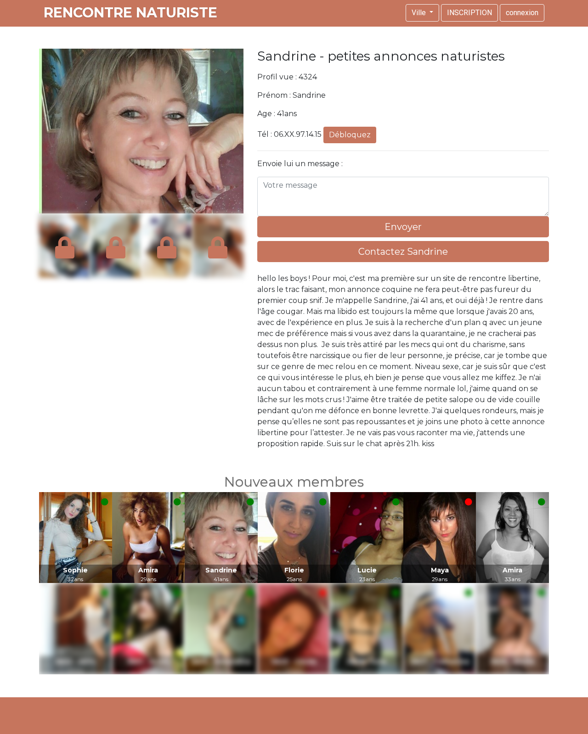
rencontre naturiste (130, 12)
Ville (420, 12)
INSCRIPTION (469, 12)
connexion (522, 12)
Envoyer (403, 226)
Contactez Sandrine (403, 251)
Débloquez (350, 134)
